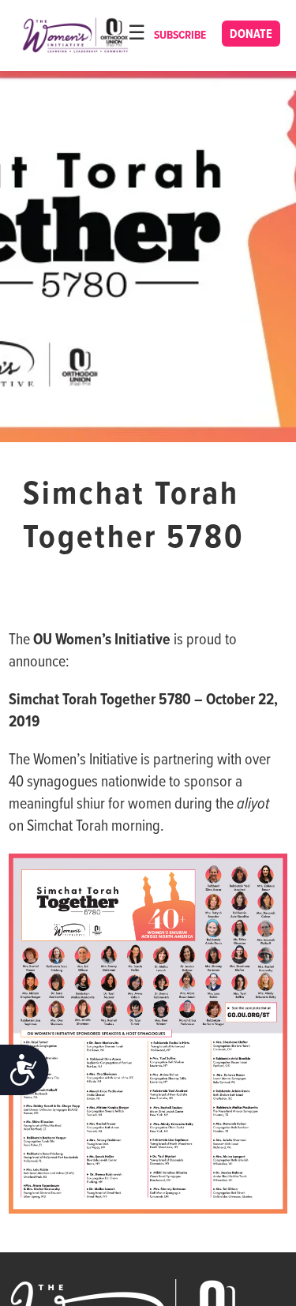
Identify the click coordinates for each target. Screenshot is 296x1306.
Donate (251, 34)
